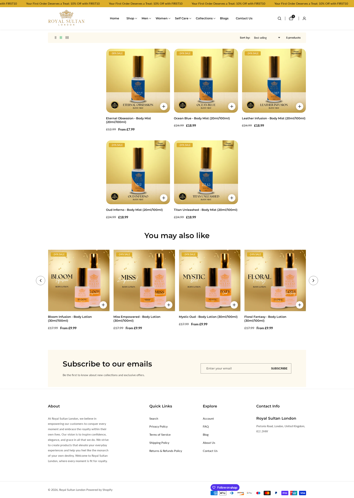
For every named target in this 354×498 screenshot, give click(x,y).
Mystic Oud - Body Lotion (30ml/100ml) (208, 317)
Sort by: (245, 37)
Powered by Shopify (99, 489)
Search (153, 418)
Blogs (224, 18)
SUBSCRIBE (279, 368)
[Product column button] (55, 38)
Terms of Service (160, 434)
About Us (209, 442)
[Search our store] (281, 18)
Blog (206, 434)
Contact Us (244, 18)
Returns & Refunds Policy (165, 450)
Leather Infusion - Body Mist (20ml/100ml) (274, 118)
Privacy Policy (158, 426)
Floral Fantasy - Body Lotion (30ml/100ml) (265, 318)
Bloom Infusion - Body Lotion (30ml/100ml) (70, 318)
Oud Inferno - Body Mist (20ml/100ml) (134, 210)
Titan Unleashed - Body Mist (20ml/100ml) (205, 210)
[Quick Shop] (163, 106)
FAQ (206, 426)
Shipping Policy (159, 442)
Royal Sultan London (72, 489)
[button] (130, 18)
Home (114, 18)
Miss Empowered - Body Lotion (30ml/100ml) (136, 318)
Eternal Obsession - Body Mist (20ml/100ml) (128, 120)
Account (208, 418)
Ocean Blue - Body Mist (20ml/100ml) (202, 118)
